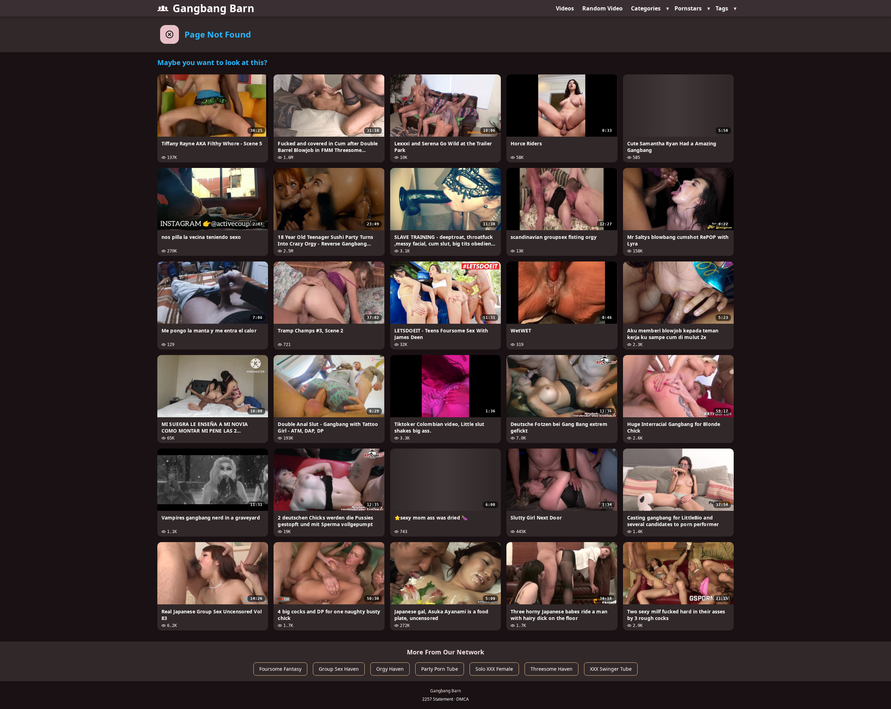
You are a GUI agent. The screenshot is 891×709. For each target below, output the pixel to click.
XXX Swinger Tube (611, 669)
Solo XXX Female (494, 669)
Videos (565, 8)
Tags (722, 8)
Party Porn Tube (439, 669)
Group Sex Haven (339, 669)
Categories (646, 8)
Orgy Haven (390, 669)
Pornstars (688, 8)
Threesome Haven (551, 669)
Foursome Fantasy (280, 669)
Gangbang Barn (213, 8)
